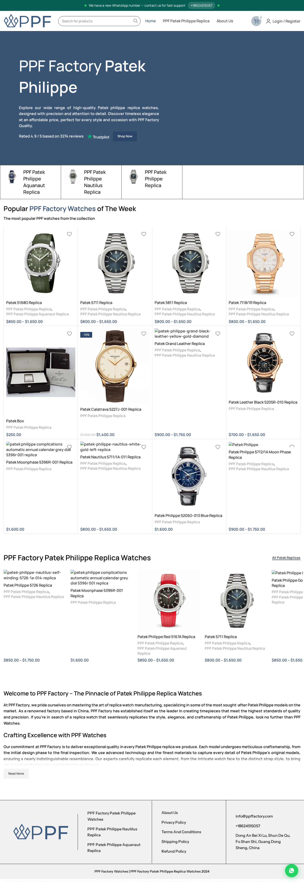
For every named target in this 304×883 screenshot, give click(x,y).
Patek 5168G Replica (24, 302)
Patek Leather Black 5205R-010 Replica (263, 402)
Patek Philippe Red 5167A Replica (166, 636)
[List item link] (114, 816)
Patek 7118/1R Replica (247, 302)
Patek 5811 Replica (171, 302)
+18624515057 (201, 5)
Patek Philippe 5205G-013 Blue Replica (188, 515)
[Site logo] (27, 20)
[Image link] (40, 831)
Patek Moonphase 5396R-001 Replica (39, 462)
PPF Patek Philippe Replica (29, 309)
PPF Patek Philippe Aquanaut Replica (37, 314)
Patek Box (15, 420)
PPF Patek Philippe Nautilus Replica (110, 314)
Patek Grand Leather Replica (180, 343)
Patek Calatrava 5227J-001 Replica (110, 409)
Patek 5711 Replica (96, 302)
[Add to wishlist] (69, 234)
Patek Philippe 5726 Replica (28, 585)
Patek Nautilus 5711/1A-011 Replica (110, 457)
